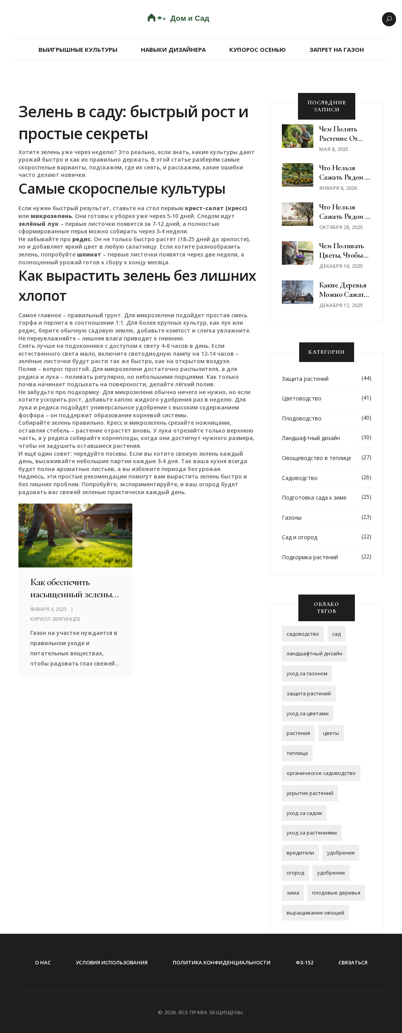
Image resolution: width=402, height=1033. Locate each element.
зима (293, 892)
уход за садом (304, 813)
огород (295, 872)
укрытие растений (310, 793)
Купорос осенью (257, 49)
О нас (43, 962)
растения (298, 733)
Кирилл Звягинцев (55, 618)
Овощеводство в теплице (316, 458)
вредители (300, 852)
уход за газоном (307, 673)
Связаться (352, 962)
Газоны (292, 517)
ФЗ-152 (304, 962)
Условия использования (112, 962)
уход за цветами (308, 713)
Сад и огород (299, 537)
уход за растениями (312, 832)
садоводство (303, 633)
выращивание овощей (315, 912)
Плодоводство (302, 418)
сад (336, 633)
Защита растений (305, 378)
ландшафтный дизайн (314, 653)
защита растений (309, 693)
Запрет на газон (336, 49)
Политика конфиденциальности (221, 962)
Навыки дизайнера (173, 49)
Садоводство (300, 478)
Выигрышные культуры (77, 49)
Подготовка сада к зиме (314, 497)
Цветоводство (302, 398)
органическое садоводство (321, 773)
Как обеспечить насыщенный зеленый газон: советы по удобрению (73, 588)
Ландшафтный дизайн (311, 438)
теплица (297, 753)
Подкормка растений (310, 557)
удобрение (331, 872)
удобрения (340, 852)
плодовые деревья (336, 892)
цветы (331, 733)
